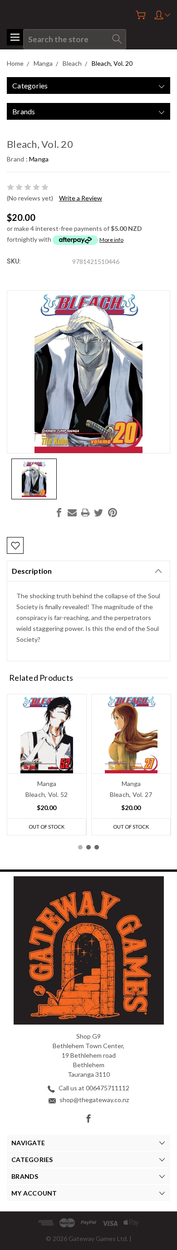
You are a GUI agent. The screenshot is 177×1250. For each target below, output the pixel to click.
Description (32, 570)
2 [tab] (88, 847)
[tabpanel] (47, 764)
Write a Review (80, 198)
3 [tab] (96, 847)
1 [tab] (80, 847)
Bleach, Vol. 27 (131, 794)
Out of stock (46, 827)
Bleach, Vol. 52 (46, 794)
